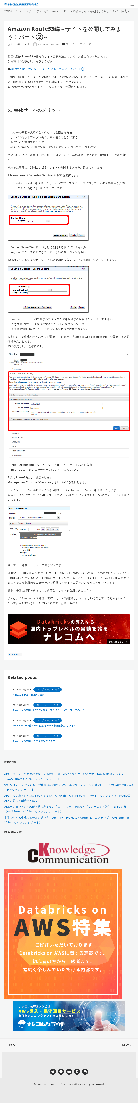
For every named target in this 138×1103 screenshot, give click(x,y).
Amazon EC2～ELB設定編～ (29, 694)
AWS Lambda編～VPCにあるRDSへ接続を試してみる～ (44, 725)
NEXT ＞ (127, 1045)
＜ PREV (11, 1045)
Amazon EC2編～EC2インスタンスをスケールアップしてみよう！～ (51, 710)
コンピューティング (78, 44)
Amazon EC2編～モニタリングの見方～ (35, 741)
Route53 (15, 654)
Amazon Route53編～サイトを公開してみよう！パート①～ (49, 69)
